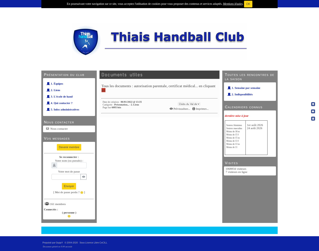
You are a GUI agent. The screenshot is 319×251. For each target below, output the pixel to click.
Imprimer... (202, 108)
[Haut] (313, 104)
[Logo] (159, 40)
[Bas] (313, 118)
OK (248, 4)
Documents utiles (122, 75)
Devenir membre (69, 147)
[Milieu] (313, 111)
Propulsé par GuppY (53, 242)
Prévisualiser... (182, 108)
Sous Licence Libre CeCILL (94, 242)
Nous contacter (59, 128)
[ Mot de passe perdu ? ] (69, 192)
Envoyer (69, 186)
